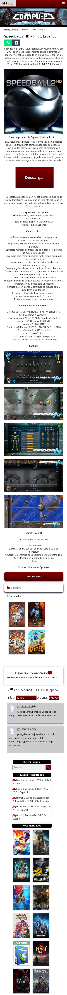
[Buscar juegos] (48, 767)
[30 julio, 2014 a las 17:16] (19, 707)
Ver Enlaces (33, 576)
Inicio (9, 3)
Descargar (34, 177)
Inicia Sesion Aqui (37, 677)
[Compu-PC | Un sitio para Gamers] (33, 17)
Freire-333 (27, 706)
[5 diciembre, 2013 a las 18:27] (19, 729)
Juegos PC (14, 30)
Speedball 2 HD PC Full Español (30, 36)
